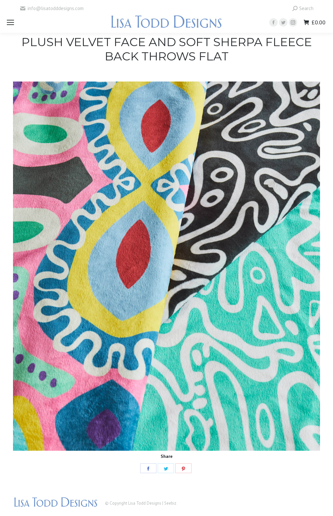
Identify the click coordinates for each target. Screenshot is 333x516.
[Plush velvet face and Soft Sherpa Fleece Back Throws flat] (166, 266)
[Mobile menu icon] (10, 22)
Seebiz (170, 503)
